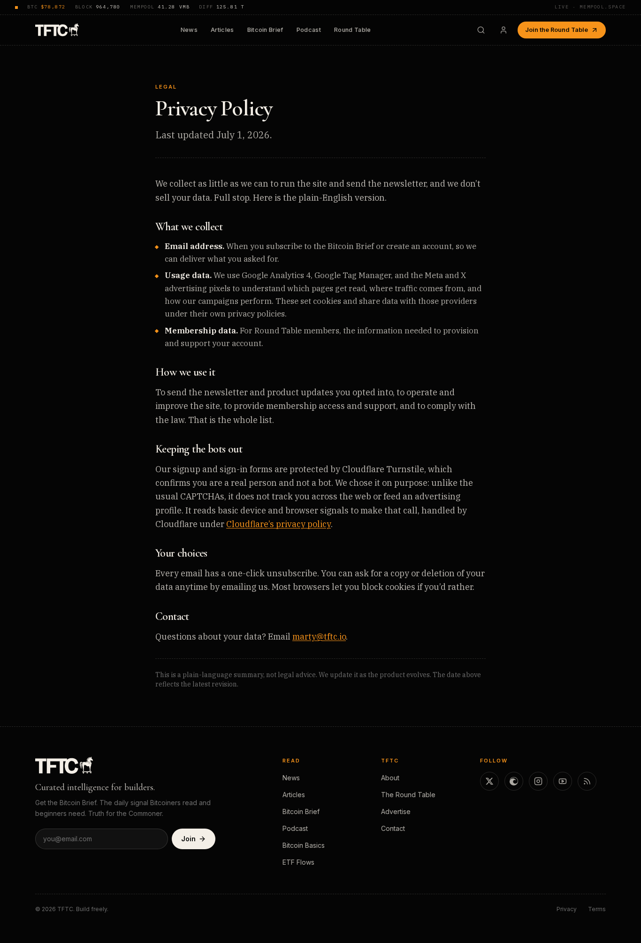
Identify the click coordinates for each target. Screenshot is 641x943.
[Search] (481, 30)
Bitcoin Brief (265, 29)
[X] (489, 781)
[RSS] (587, 781)
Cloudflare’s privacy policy (278, 524)
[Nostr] (513, 781)
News (189, 29)
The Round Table (408, 795)
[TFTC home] (57, 29)
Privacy (567, 909)
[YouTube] (562, 781)
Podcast (309, 29)
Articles (222, 29)
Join (188, 839)
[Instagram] (538, 781)
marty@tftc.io (319, 636)
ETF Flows (298, 862)
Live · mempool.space (590, 7)
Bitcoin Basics (303, 845)
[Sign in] (503, 30)
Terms (597, 909)
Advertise (396, 811)
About (390, 778)
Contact (393, 828)
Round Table (352, 29)
